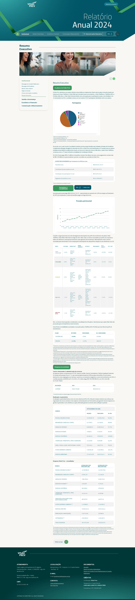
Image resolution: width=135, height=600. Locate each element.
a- (113, 78)
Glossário (86, 567)
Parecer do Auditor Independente (92, 569)
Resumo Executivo (26, 95)
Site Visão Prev (54, 585)
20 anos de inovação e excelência (29, 93)
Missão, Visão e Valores (27, 88)
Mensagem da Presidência (28, 86)
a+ (110, 78)
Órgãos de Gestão (26, 91)
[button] (62, 88)
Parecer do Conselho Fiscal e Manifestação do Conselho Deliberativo (98, 572)
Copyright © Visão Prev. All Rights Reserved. (30, 596)
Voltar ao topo (59, 542)
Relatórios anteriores (111, 4)
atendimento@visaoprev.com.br (62, 576)
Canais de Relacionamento (57, 583)
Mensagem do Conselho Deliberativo (30, 84)
